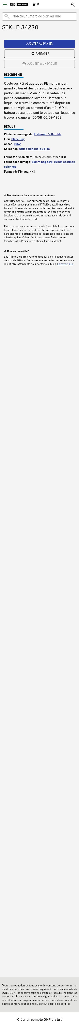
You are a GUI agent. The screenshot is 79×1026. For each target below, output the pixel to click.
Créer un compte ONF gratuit (39, 1020)
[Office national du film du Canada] (19, 4)
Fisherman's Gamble (47, 134)
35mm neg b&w (42, 162)
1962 (17, 144)
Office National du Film (34, 149)
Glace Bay (18, 139)
